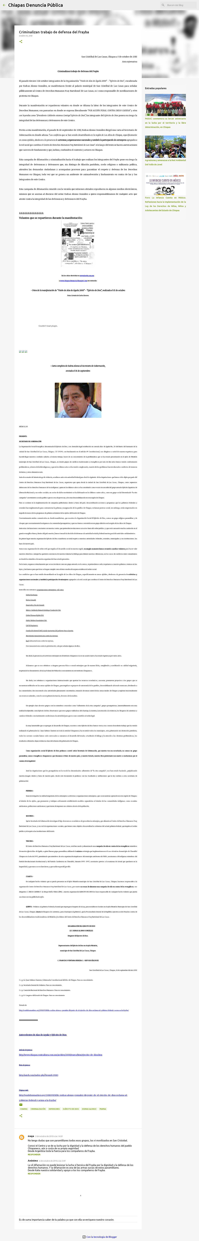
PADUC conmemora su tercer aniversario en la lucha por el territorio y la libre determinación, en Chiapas (165, 122)
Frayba (103, 1109)
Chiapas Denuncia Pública (35, 5)
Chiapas (23, 1109)
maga (31, 1136)
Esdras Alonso (89, 1109)
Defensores (54, 1109)
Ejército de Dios (71, 1109)
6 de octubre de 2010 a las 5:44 (52, 1161)
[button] (21, 42)
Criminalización (38, 1109)
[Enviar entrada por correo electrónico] (21, 1106)
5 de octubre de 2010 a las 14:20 (48, 1136)
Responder (34, 1154)
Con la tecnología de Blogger (101, 1237)
